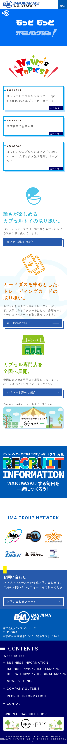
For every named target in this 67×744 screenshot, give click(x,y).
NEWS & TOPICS (20, 681)
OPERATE (21, 674)
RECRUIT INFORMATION (26, 696)
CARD (48, 669)
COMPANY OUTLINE (23, 688)
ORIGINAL (51, 674)
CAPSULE (21, 669)
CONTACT (15, 704)
